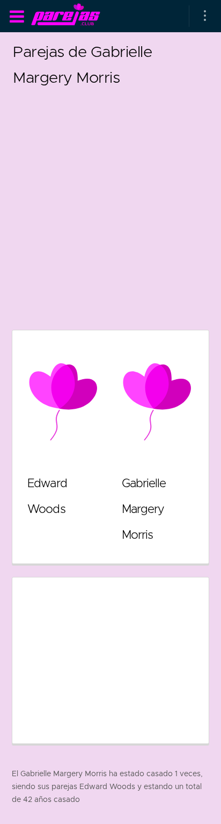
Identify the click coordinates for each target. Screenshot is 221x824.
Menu (16, 16)
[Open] (205, 16)
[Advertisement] (110, 201)
